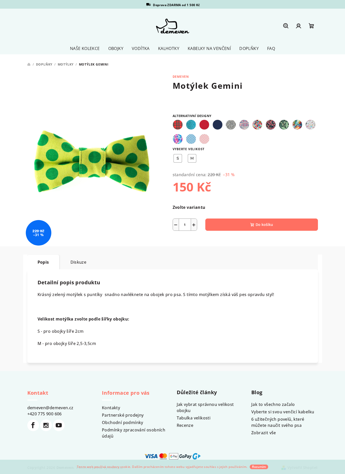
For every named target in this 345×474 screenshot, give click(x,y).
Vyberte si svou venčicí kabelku (282, 412)
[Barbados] (191, 124)
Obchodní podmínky (122, 422)
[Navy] (217, 124)
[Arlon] (191, 139)
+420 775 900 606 (44, 414)
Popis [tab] (43, 262)
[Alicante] (297, 124)
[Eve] (204, 124)
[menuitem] (85, 48)
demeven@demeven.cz (50, 408)
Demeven (181, 76)
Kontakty (111, 408)
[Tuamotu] (244, 124)
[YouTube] (59, 425)
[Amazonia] (284, 124)
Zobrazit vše (263, 432)
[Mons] (204, 139)
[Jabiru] (257, 124)
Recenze (185, 425)
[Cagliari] (178, 139)
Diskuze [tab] (78, 262)
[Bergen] (231, 124)
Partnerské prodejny (123, 415)
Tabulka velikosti (194, 418)
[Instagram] (46, 425)
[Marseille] (271, 124)
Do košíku (264, 224)
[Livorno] (310, 124)
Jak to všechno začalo (273, 404)
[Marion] (178, 124)
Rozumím (259, 467)
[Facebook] (33, 425)
